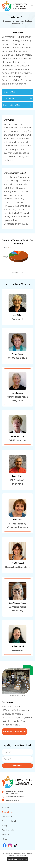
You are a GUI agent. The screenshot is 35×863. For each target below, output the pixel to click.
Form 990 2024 (17, 272)
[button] (31, 92)
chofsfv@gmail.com (12, 800)
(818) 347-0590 (11, 797)
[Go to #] (4, 845)
